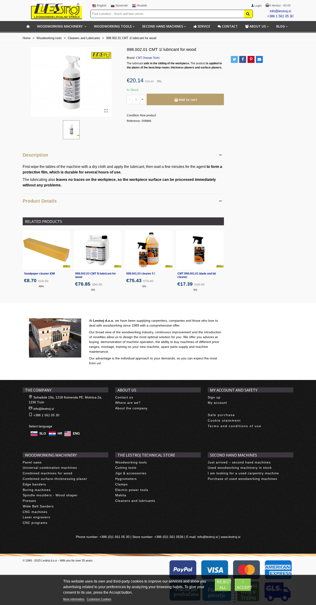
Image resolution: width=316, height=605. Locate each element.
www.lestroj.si (230, 537)
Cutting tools (125, 467)
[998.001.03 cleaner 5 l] (148, 250)
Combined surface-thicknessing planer (55, 479)
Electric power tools (131, 490)
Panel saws (32, 462)
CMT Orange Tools (148, 57)
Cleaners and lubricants (135, 501)
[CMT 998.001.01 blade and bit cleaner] (199, 250)
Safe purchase (221, 415)
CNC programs (35, 523)
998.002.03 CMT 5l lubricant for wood (95, 275)
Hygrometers (126, 479)
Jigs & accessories (130, 473)
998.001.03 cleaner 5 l (140, 273)
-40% (41, 286)
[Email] (259, 59)
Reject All (224, 585)
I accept (244, 585)
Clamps (121, 484)
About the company (131, 408)
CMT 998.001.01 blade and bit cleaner (196, 275)
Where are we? (128, 402)
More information (74, 599)
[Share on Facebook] (242, 59)
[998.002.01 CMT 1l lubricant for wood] (105, 110)
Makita (120, 495)
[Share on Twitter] (234, 59)
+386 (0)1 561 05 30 (114, 537)
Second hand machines (162, 26)
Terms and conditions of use (234, 426)
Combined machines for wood (47, 473)
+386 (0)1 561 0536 (168, 537)
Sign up (214, 397)
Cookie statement (224, 420)
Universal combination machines (50, 467)
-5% (92, 289)
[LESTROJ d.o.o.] (56, 10)
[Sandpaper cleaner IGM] (46, 250)
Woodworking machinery (60, 26)
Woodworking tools (113, 26)
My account (217, 402)
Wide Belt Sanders (38, 506)
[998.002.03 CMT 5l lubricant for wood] (97, 250)
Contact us (124, 397)
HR (60, 433)
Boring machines (37, 490)
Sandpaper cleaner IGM (39, 273)
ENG (76, 433)
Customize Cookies (99, 599)
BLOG (280, 26)
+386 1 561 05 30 (280, 16)
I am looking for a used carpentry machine (243, 473)
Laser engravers (36, 517)
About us (257, 26)
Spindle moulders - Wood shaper (50, 495)
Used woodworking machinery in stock (240, 467)
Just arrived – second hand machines (239, 462)
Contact (230, 26)
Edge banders (34, 484)
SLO (42, 433)
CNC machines (35, 512)
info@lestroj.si (280, 11)
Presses (29, 501)
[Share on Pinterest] (251, 59)
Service (204, 26)
